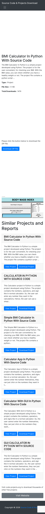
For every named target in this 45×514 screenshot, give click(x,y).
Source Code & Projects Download (19, 3)
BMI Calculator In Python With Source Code (22, 238)
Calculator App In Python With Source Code (19, 361)
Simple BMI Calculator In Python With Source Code (20, 319)
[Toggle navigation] (5, 7)
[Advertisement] (22, 31)
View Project (10, 267)
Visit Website (22, 495)
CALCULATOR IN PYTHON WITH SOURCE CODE (20, 277)
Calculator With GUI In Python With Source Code (22, 402)
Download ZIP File (10, 149)
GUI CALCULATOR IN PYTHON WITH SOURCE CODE (19, 446)
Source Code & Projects (30, 507)
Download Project (26, 267)
